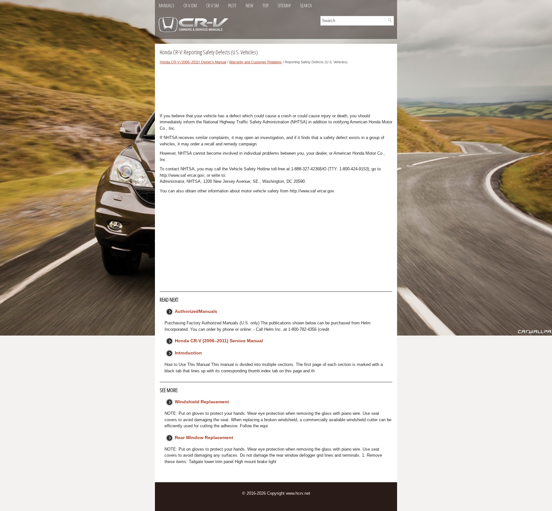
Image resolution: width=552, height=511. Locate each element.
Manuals (166, 6)
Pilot (232, 6)
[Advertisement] (276, 90)
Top (265, 6)
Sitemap (284, 6)
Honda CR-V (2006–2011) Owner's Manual (193, 62)
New (249, 6)
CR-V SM (212, 6)
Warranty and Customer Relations (255, 62)
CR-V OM (190, 6)
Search (306, 6)
